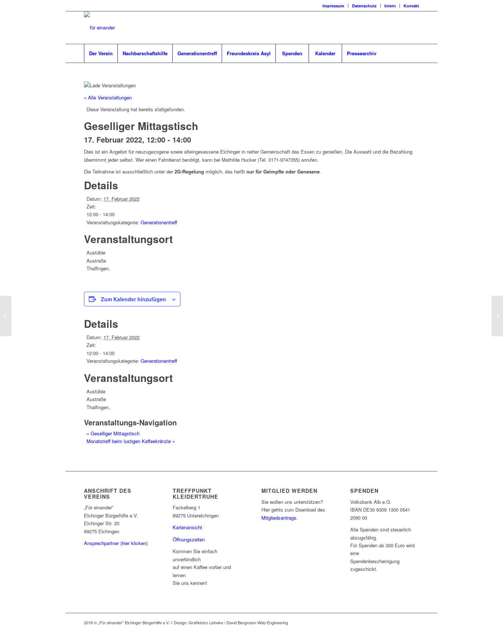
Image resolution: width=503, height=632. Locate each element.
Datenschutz (364, 5)
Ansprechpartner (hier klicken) (116, 543)
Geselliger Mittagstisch (113, 433)
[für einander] (99, 27)
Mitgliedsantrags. (279, 517)
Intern (390, 5)
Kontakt (411, 5)
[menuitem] (333, 6)
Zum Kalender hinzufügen (133, 299)
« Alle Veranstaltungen (108, 97)
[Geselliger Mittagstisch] (5, 316)
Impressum (333, 5)
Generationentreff (159, 222)
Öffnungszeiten (189, 539)
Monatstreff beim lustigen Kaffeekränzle (131, 441)
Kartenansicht (187, 527)
